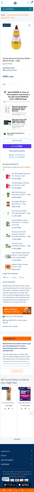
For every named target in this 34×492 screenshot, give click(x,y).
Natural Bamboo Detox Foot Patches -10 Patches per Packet (20, 222)
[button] (14, 439)
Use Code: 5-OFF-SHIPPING (14, 317)
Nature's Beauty (16, 114)
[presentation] (3, 413)
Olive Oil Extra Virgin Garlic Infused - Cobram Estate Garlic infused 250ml (21, 255)
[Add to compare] (12, 408)
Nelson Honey (16, 126)
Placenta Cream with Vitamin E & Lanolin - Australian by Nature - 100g (21, 234)
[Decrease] (9, 84)
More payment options (17, 151)
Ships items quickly (11, 326)
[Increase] (16, 84)
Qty (4, 84)
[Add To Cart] (5, 408)
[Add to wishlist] (8, 408)
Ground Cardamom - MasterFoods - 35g (15, 403)
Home (3, 15)
